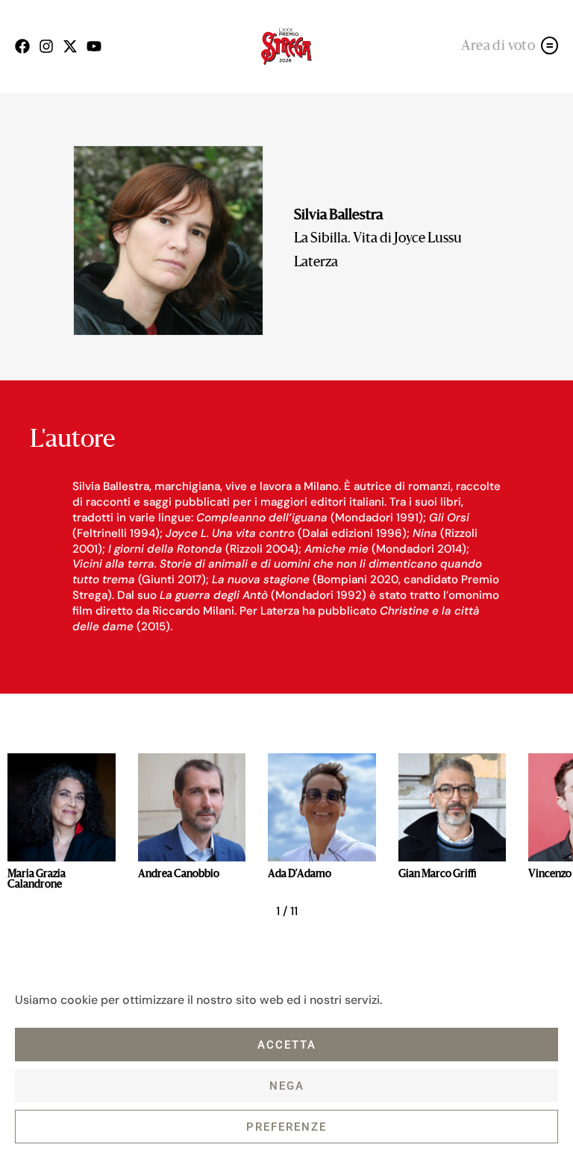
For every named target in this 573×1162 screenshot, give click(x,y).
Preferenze (286, 1127)
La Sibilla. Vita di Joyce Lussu (378, 239)
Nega (286, 1086)
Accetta (286, 1045)
